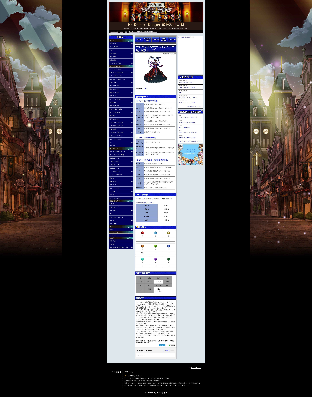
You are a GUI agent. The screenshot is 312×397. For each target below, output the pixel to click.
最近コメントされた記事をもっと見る (190, 141)
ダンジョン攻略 (147, 39)
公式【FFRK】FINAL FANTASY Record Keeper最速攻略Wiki (156, 25)
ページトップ (196, 368)
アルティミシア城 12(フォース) (145, 202)
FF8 (146, 88)
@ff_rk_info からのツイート (186, 37)
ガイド (139, 39)
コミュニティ (172, 39)
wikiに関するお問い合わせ (134, 376)
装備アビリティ (164, 39)
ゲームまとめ (162, 393)
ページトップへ (181, 169)
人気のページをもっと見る (193, 106)
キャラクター (155, 39)
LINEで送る (172, 345)
